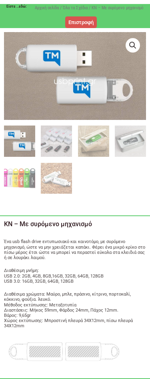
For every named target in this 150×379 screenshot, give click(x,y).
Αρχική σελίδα (47, 7)
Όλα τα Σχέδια (75, 7)
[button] (133, 45)
